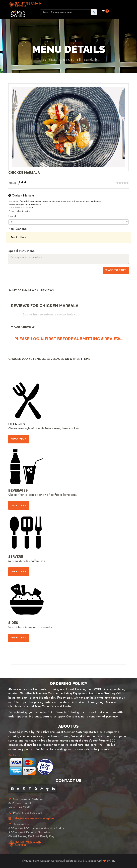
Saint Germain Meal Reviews (31, 290)
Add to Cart (117, 270)
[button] (126, 11)
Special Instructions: (21, 251)
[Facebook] (12, 788)
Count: (12, 216)
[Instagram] (24, 788)
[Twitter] (18, 788)
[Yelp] (36, 788)
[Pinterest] (30, 788)
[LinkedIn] (53, 788)
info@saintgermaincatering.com (34, 818)
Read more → (15, 755)
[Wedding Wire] (47, 788)
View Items (18, 439)
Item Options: (17, 229)
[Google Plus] (42, 788)
